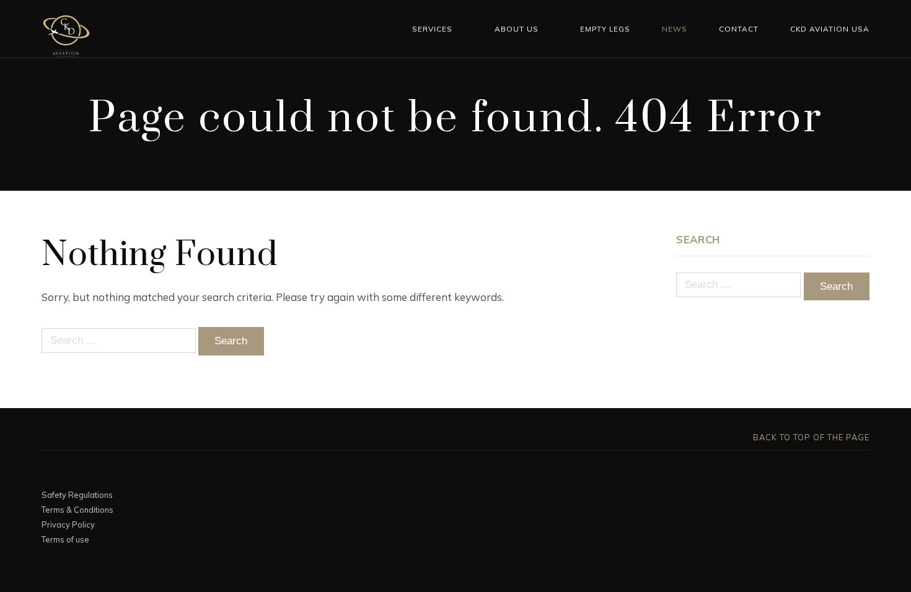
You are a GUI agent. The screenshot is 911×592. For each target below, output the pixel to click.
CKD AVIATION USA (829, 28)
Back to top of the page (809, 437)
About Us (517, 28)
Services (432, 28)
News (674, 28)
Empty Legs (605, 28)
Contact (739, 28)
